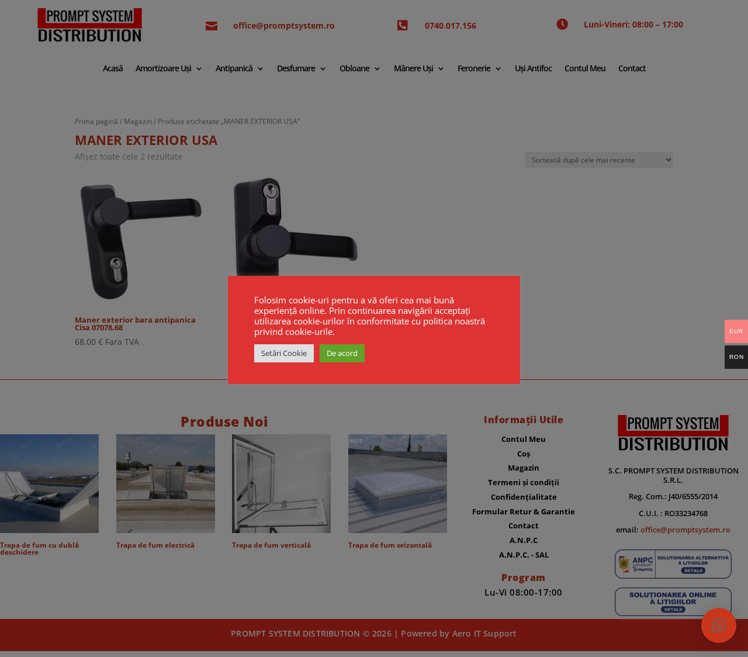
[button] (718, 625)
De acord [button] (342, 353)
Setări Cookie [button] (284, 353)
